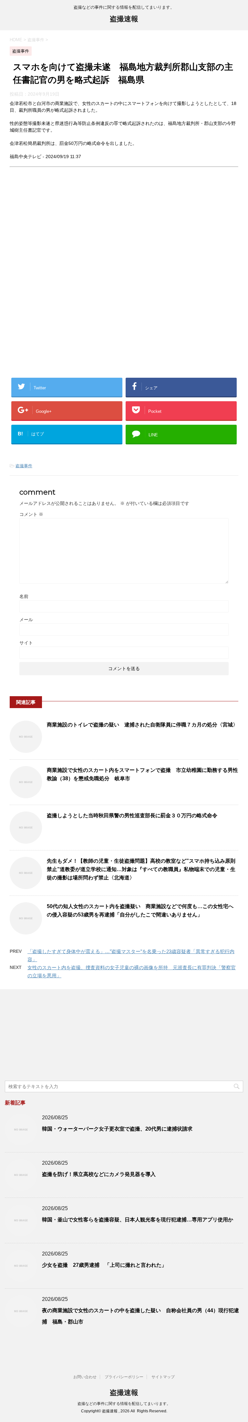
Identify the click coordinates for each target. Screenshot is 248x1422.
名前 (23, 596)
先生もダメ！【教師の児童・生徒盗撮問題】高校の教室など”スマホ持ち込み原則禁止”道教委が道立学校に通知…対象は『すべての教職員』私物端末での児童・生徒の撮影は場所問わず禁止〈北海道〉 (141, 869)
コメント (31, 514)
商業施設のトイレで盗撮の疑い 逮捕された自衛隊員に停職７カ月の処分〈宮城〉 (142, 724)
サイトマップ (163, 1377)
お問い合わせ (85, 1377)
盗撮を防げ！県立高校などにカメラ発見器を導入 (99, 1174)
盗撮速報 (124, 18)
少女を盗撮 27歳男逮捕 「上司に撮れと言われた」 (104, 1265)
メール (26, 619)
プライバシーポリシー (124, 1377)
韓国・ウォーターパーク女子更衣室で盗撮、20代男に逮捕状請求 (117, 1129)
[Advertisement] (64, 232)
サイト (26, 642)
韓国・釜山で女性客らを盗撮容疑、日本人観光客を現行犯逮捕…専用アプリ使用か (137, 1219)
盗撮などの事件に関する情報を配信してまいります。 (124, 1403)
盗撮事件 (24, 465)
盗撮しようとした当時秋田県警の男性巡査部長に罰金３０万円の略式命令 (132, 815)
